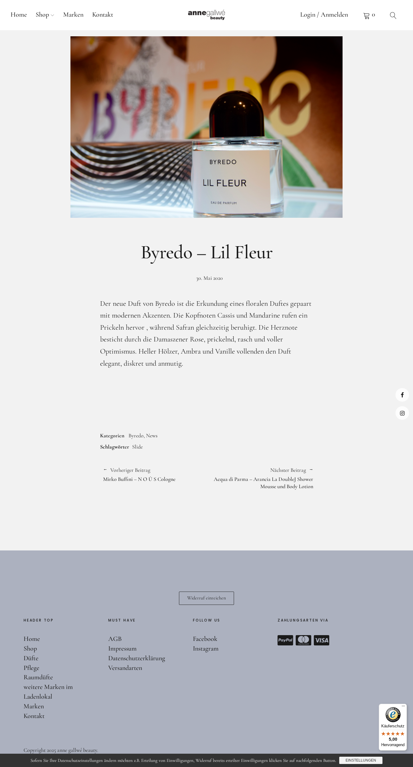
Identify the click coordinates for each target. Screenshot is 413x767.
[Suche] (393, 15)
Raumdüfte (38, 677)
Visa (322, 640)
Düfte (31, 658)
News (152, 435)
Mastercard (303, 640)
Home (19, 14)
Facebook (402, 395)
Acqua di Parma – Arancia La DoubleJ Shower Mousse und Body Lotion (260, 478)
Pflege (31, 668)
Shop (42, 14)
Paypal (285, 640)
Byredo (136, 435)
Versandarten (125, 668)
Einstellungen (361, 760)
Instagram (402, 413)
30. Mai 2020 (209, 278)
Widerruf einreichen (206, 598)
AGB (115, 639)
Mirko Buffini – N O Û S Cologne (139, 475)
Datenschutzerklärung (136, 658)
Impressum (122, 648)
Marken (73, 14)
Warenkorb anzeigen (369, 15)
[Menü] (403, 707)
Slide (137, 446)
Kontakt (102, 14)
